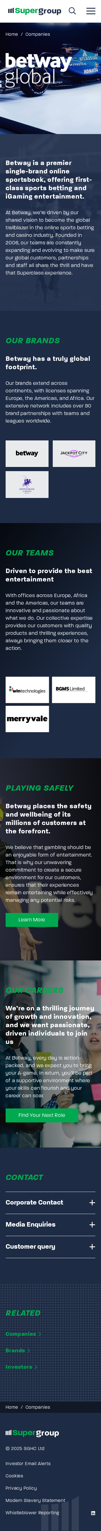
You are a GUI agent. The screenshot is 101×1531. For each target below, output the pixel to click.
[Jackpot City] (74, 453)
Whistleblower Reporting (32, 1513)
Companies (38, 34)
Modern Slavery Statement (35, 1501)
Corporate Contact (34, 1202)
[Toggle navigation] (91, 12)
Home (12, 34)
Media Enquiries (31, 1225)
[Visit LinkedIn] (92, 1513)
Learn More (32, 920)
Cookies (14, 1476)
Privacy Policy (21, 1488)
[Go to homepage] (34, 11)
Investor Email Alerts (28, 1464)
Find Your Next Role (42, 1115)
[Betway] (27, 453)
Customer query (30, 1247)
